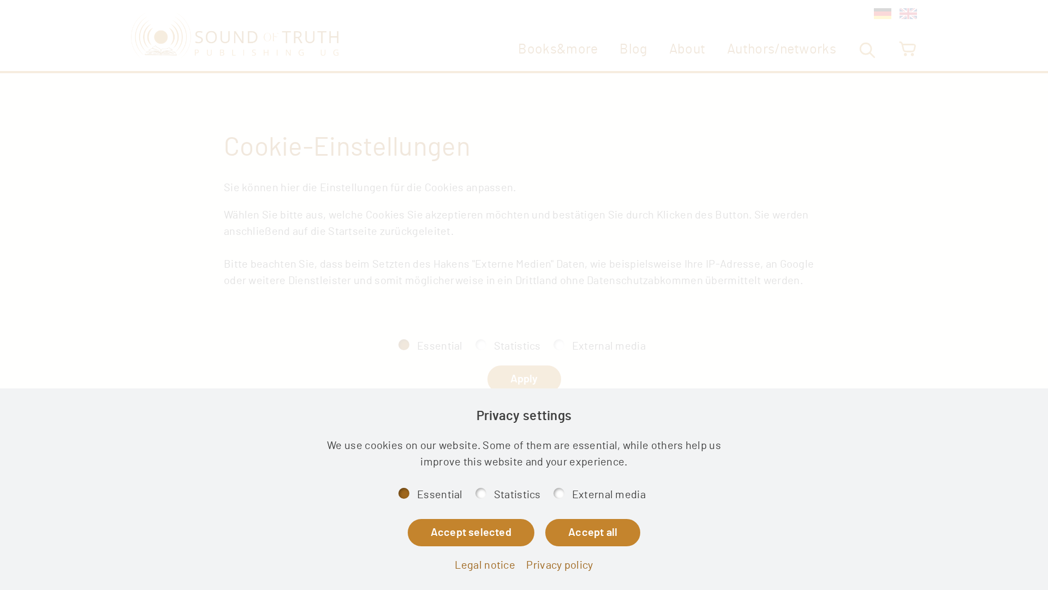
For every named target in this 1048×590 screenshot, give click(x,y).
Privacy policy (559, 565)
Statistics (517, 494)
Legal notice (485, 565)
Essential (440, 494)
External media (609, 494)
